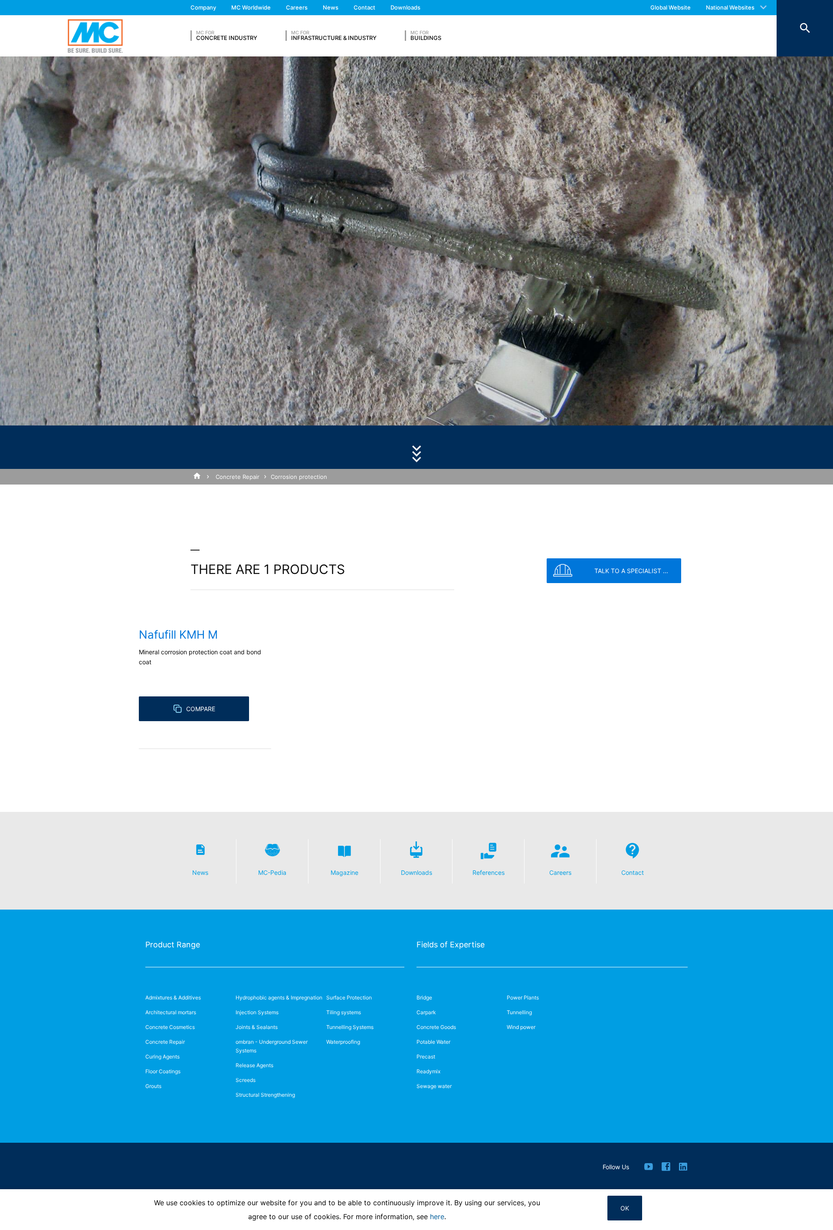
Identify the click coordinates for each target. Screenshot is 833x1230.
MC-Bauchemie (95, 36)
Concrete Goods (436, 1027)
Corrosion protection (299, 476)
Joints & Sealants (257, 1027)
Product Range (172, 944)
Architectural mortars (170, 1012)
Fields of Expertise (450, 944)
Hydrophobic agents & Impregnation (279, 997)
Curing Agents (162, 1056)
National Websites (730, 7)
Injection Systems (257, 1012)
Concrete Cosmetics (170, 1027)
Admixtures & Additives (173, 997)
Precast (425, 1056)
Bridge (424, 997)
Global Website (670, 7)
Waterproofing (343, 1042)
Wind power (521, 1027)
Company (203, 7)
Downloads (405, 7)
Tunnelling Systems (350, 1027)
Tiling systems (343, 1012)
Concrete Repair (237, 476)
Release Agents (254, 1065)
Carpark (426, 1012)
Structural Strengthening (265, 1095)
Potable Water (433, 1042)
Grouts (153, 1086)
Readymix (428, 1071)
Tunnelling (519, 1012)
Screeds (246, 1080)
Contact (364, 7)
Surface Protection (349, 997)
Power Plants (523, 997)
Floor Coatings (162, 1071)
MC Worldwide (251, 7)
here (437, 1216)
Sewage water (434, 1086)
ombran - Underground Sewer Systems (272, 1046)
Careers (297, 7)
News (330, 7)
